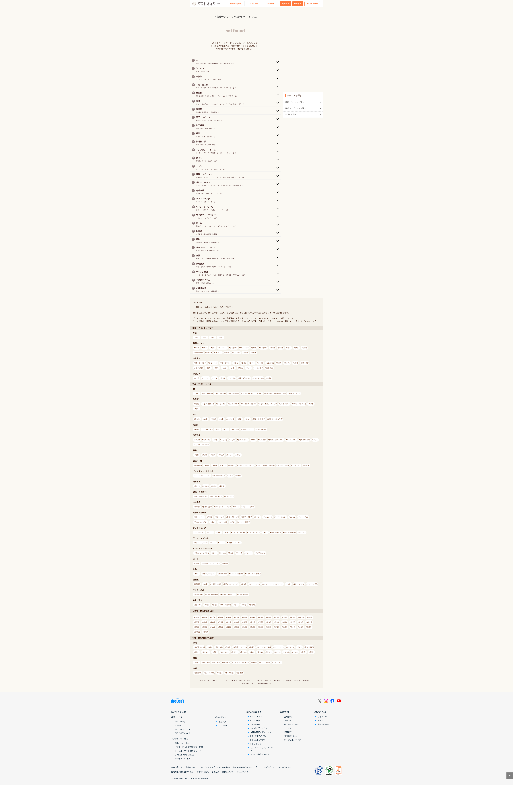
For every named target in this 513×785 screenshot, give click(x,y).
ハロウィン (218, 352)
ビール (197, 563)
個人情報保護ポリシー (242, 767)
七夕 (288, 347)
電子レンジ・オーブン (231, 584)
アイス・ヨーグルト (201, 522)
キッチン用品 (198, 594)
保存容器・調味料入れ (228, 594)
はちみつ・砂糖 (305, 440)
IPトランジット (256, 743)
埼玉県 (277, 617)
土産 (224, 368)
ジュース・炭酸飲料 (238, 532)
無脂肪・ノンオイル (240, 647)
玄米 (221, 419)
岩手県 (213, 617)
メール (320, 720)
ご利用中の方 (320, 711)
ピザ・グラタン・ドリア (223, 507)
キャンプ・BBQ (258, 378)
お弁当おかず (207, 507)
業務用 (240, 368)
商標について (228, 771)
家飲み (279, 363)
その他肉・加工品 (294, 393)
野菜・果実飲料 (276, 532)
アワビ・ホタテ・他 (299, 404)
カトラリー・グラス (209, 573)
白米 (205, 419)
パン (247, 419)
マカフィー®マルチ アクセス (261, 749)
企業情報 (284, 711)
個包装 (254, 662)
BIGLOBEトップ (243, 771)
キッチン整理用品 (212, 594)
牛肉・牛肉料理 (207, 393)
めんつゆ (223, 465)
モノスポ (268, 680)
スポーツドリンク (254, 532)
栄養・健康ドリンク (201, 496)
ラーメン (230, 455)
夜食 (236, 363)
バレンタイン (222, 347)
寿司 (197, 409)
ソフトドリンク (199, 532)
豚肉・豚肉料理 (220, 393)
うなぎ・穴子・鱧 (208, 404)
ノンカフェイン (279, 647)
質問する (285, 4)
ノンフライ (290, 647)
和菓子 (210, 517)
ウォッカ (223, 553)
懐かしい (278, 652)
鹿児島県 (197, 632)
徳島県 (237, 627)
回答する (297, 4)
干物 (311, 404)
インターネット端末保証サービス (189, 747)
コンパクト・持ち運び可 (241, 662)
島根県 (205, 627)
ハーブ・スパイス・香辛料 (266, 465)
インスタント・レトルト (202, 475)
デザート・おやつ (248, 507)
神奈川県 (301, 617)
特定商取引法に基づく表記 (182, 771)
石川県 (221, 622)
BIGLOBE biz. (256, 716)
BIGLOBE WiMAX (182, 733)
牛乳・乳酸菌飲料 (290, 532)
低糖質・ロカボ (199, 647)
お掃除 (296, 363)
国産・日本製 (309, 647)
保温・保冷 (206, 662)
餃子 (236, 605)
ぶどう (226, 429)
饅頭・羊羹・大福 (233, 517)
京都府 (277, 622)
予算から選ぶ (291, 114)
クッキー (258, 517)
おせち (215, 605)
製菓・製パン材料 (259, 419)
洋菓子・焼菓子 (247, 517)
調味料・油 (198, 465)
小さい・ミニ (277, 662)
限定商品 (253, 605)
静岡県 (245, 622)
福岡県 (269, 627)
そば (213, 455)
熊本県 (293, 627)
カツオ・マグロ (234, 404)
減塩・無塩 (219, 647)
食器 (197, 573)
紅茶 (226, 532)
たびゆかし (306, 680)
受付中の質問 (235, 4)
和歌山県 (309, 622)
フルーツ (237, 507)
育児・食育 (305, 363)
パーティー (206, 378)
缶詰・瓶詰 (206, 440)
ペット (248, 368)
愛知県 (253, 622)
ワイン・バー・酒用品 (253, 573)
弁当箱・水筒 (222, 573)
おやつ (252, 363)
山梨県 (310, 617)
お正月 (197, 347)
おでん (214, 486)
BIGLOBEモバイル (182, 729)
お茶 (218, 532)
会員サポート (323, 724)
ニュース (288, 728)
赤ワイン (213, 543)
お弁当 (244, 363)
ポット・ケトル (255, 584)
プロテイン (302, 532)
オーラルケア (258, 368)
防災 (216, 368)
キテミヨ (259, 680)
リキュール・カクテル (201, 553)
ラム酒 (231, 553)
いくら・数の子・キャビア (268, 404)
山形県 (237, 617)
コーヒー (210, 532)
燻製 (253, 440)
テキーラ (239, 553)
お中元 (304, 347)
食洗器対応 (198, 673)
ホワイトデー (244, 347)
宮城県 (221, 617)
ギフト (215, 378)
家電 (205, 584)
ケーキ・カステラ (281, 517)
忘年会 (245, 352)
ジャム (315, 440)
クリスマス (236, 352)
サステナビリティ (291, 724)
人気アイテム (253, 4)
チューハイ (249, 553)
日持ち (197, 652)
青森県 (205, 617)
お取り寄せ (198, 605)
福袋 (208, 368)
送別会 (223, 378)
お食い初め (232, 378)
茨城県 (253, 617)
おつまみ (261, 363)
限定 (311, 652)
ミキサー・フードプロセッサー (273, 584)
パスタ (238, 455)
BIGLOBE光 (180, 721)
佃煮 (215, 440)
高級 (215, 652)
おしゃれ (286, 652)
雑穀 (239, 419)
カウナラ (288, 680)
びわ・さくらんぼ (247, 429)
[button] (235, 62)
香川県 (245, 627)
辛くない (244, 652)
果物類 (197, 429)
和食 (207, 605)
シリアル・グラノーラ (201, 444)
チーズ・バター (292, 440)
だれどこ (215, 680)
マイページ (313, 4)
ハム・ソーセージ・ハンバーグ (252, 393)
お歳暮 (227, 352)
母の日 (272, 347)
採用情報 (288, 732)
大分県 (301, 627)
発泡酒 (225, 563)
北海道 (197, 617)
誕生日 (197, 378)
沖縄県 (205, 632)
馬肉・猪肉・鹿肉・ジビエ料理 (275, 393)
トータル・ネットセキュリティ (188, 750)
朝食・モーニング (200, 363)
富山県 (213, 622)
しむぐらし (223, 725)
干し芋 (232, 440)
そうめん (221, 455)
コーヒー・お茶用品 (236, 573)
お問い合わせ (176, 767)
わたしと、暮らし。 (246, 680)
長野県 (197, 622)
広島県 (221, 627)
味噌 (207, 465)
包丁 (288, 584)
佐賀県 (277, 627)
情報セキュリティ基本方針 (208, 771)
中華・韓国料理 (226, 605)
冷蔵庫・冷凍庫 (216, 584)
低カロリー (206, 652)
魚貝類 (197, 404)
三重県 (261, 622)
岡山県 (213, 627)
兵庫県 (293, 622)
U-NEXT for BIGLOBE (184, 754)
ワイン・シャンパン (201, 543)
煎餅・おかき (219, 517)
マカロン (293, 517)
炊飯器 (244, 584)
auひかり (179, 725)
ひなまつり (233, 347)
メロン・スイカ (207, 429)
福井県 (229, 622)
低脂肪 (228, 647)
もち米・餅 (230, 419)
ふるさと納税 (198, 368)
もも (218, 429)
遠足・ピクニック (244, 378)
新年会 (205, 347)
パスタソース (296, 465)
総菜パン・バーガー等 (275, 419)
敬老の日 (209, 352)
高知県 (261, 627)
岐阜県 (237, 622)
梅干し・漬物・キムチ (276, 440)
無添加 (252, 647)
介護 (232, 368)
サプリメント (229, 496)
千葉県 (285, 617)
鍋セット (197, 486)
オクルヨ (224, 680)
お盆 (296, 347)
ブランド (288, 720)
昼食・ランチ (213, 363)
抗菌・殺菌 (216, 662)
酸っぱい (260, 652)
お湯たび (233, 680)
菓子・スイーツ (199, 517)
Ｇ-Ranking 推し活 (264, 683)
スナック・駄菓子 (244, 522)
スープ (230, 475)
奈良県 (301, 622)
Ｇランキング (205, 680)
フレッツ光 (255, 724)
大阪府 (285, 622)
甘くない (235, 652)
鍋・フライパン (299, 584)
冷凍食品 (197, 507)
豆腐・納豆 (262, 440)
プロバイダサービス (258, 728)
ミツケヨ (297, 680)
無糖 (210, 647)
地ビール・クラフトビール (211, 563)
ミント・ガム (222, 522)
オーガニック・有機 (264, 647)
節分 (213, 347)
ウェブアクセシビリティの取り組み (215, 767)
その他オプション (182, 758)
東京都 (293, 617)
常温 (303, 652)
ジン (214, 553)
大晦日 (253, 352)
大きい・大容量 (265, 662)
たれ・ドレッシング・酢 (246, 465)
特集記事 (271, 4)
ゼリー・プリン (303, 517)
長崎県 (285, 627)
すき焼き (206, 486)
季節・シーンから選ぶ (294, 102)
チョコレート (267, 517)
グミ (232, 522)
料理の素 (306, 465)
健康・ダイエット (216, 496)
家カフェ (287, 363)
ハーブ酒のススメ (248, 683)
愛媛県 (253, 627)
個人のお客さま (178, 711)
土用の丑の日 (198, 352)
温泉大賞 (222, 721)
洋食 (244, 605)
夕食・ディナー (226, 363)
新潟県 (205, 622)
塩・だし (232, 465)
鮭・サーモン (221, 404)
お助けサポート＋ (182, 743)
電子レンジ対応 (210, 673)
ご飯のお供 (270, 363)
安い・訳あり (225, 652)
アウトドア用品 (312, 584)
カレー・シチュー (219, 475)
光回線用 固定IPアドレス (260, 732)
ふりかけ (224, 440)
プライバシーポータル (264, 767)
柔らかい (269, 652)
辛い (252, 652)
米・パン (197, 419)
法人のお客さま (253, 711)
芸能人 (299, 647)
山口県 (229, 627)
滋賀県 (269, 622)
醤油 (215, 465)
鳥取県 (197, 627)
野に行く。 (278, 680)
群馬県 (269, 617)
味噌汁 (238, 475)
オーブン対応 (230, 673)
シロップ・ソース (283, 465)
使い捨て (240, 673)
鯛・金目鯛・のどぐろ (249, 404)
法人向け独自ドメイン (259, 754)
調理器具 (197, 584)
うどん (205, 455)
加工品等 (197, 440)
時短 (197, 662)
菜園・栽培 (269, 368)
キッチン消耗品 (243, 594)
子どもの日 (263, 347)
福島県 (245, 617)
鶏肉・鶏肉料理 (234, 393)
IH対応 (220, 673)
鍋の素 (222, 486)
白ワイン (222, 543)
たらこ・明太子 (285, 404)
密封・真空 (226, 662)
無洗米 (213, 419)
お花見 (254, 347)
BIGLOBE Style (290, 736)
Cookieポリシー (284, 767)
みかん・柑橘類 (261, 429)
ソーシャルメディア (292, 740)
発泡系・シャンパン (234, 543)
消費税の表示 (191, 767)
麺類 (197, 455)
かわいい (295, 652)
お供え (269, 378)
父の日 (280, 347)
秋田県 (229, 617)
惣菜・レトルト (243, 440)
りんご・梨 (235, 429)
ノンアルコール (260, 553)
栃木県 (261, 617)
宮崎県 (309, 627)
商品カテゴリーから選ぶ (295, 108)
